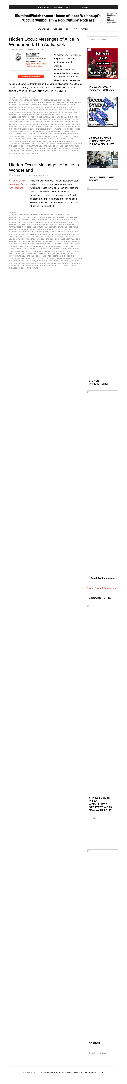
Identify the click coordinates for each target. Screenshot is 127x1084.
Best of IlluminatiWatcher (24, 98)
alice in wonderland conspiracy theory (53, 102)
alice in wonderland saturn (30, 112)
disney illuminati (53, 129)
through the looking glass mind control (52, 143)
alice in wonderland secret (58, 112)
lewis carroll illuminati (51, 131)
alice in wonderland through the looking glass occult (45, 124)
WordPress (90, 1073)
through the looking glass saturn (51, 148)
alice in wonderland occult (44, 110)
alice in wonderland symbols (47, 114)
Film (14, 212)
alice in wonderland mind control (47, 107)
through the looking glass (53, 134)
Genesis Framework (74, 1073)
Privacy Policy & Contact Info (101, 588)
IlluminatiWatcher (63, 18)
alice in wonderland (22, 100)
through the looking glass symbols (52, 151)
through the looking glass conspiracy (51, 136)
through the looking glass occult (53, 146)
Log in (101, 1073)
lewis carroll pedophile (27, 134)
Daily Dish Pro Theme (51, 1073)
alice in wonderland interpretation (49, 105)
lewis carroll (31, 131)
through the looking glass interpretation (40, 141)
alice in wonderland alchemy (47, 100)
